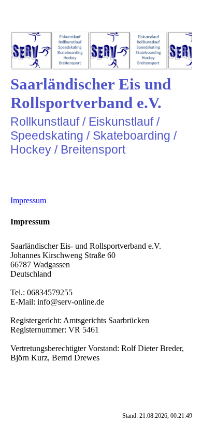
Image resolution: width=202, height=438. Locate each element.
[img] (101, 50)
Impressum (28, 200)
